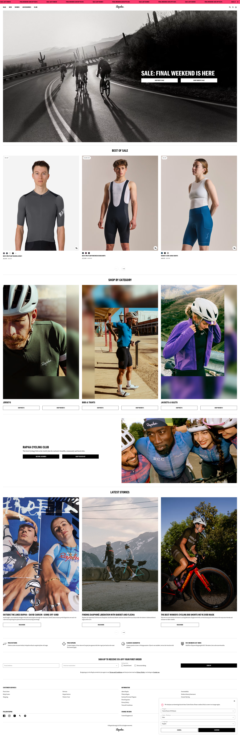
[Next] (124, 269)
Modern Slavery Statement (188, 694)
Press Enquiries (126, 699)
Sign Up (209, 665)
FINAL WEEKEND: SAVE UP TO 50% (29, 2)
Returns (65, 691)
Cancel (179, 730)
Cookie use (156, 672)
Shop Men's (22, 408)
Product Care (66, 697)
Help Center (6, 694)
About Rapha (125, 691)
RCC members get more (193, 643)
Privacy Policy (141, 672)
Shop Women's (61, 408)
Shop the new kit (84, 457)
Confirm (216, 730)
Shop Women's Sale (204, 81)
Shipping (5, 697)
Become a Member (44, 457)
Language (165, 721)
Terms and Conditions (116, 672)
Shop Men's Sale (165, 81)
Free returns (12, 643)
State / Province (166, 715)
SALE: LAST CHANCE (5, 2)
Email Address (8, 665)
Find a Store (6, 691)
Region (164, 708)
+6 (15, 253)
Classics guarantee (133, 643)
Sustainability (185, 691)
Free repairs (71, 643)
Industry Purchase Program (129, 697)
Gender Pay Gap (185, 697)
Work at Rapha (125, 694)
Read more (30, 625)
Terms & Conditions (127, 705)
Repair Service (67, 694)
